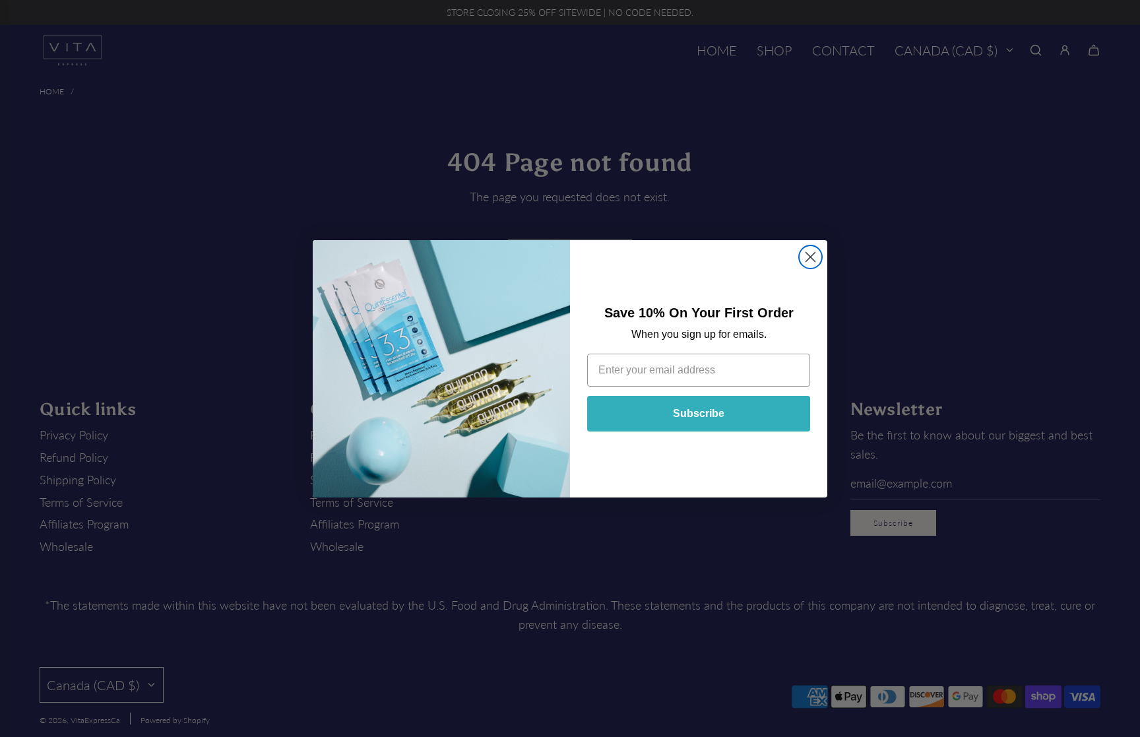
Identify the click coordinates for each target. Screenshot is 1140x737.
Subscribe (698, 413)
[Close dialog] (810, 257)
